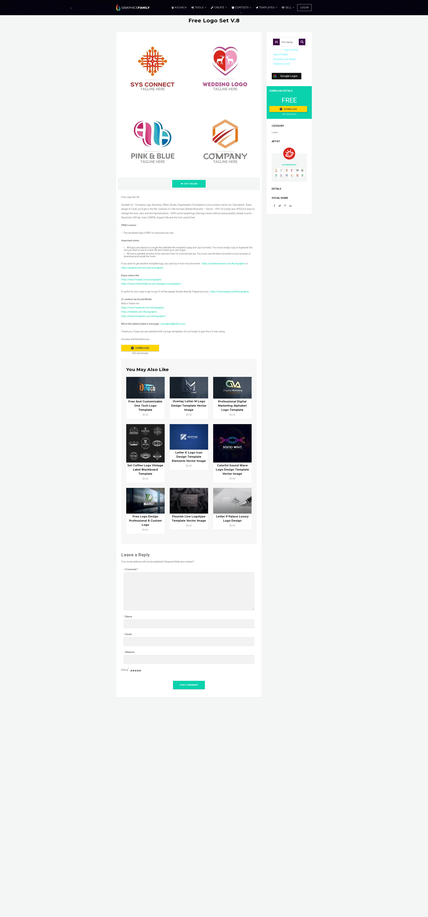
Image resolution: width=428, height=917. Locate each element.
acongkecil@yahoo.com (173, 323)
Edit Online (190, 183)
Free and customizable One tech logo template (145, 405)
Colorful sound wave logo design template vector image (232, 469)
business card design (284, 59)
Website (130, 652)
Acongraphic (289, 165)
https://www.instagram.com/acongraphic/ (143, 316)
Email (129, 634)
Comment (132, 569)
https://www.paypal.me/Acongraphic (229, 291)
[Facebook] (274, 206)
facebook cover (281, 63)
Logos (275, 132)
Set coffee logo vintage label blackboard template (145, 469)
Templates (267, 7)
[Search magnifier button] (302, 42)
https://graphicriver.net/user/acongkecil (142, 267)
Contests (242, 7)
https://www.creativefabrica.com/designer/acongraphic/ (151, 283)
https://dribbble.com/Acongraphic (139, 311)
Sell (288, 7)
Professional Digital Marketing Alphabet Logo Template (232, 405)
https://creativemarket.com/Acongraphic (223, 263)
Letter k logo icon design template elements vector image (189, 457)
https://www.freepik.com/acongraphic (141, 279)
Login (304, 7)
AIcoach (181, 7)
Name (129, 616)
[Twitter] (279, 206)
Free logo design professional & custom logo (145, 520)
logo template (280, 54)
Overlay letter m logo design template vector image (188, 405)
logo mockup (291, 49)
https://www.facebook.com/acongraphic (142, 307)
